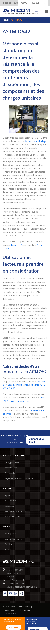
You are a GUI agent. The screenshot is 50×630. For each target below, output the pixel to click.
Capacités (9, 505)
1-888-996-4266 (10, 3)
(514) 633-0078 (17, 580)
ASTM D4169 (9, 388)
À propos (8, 495)
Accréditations (11, 500)
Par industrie (10, 467)
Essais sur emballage (18, 384)
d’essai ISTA (16, 245)
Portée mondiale (12, 516)
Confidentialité (24, 606)
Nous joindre (10, 533)
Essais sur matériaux (19, 401)
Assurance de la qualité (15, 511)
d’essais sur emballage (35, 141)
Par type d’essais (12, 462)
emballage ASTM (37, 384)
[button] (46, 11)
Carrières (8, 544)
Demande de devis (13, 538)
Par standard (10, 473)
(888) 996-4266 (17, 583)
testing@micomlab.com (26, 586)
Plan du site (25, 609)
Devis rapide (14, 627)
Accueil (6, 19)
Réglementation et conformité (18, 478)
